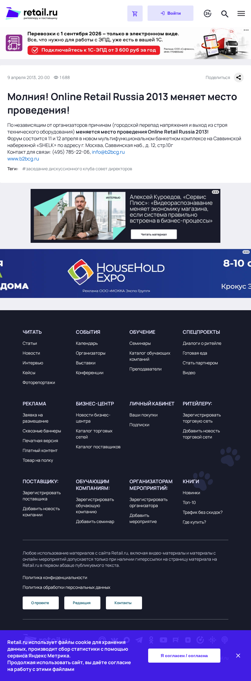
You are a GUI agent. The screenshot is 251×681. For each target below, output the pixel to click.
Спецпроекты (201, 332)
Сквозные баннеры (42, 431)
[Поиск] (225, 13)
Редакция (82, 602)
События (88, 332)
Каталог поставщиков (98, 447)
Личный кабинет (151, 403)
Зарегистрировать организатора (148, 502)
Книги (191, 481)
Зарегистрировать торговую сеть (202, 418)
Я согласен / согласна (184, 655)
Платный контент (40, 450)
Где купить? (194, 522)
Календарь (87, 343)
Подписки (139, 424)
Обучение (142, 332)
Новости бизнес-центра (93, 418)
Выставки (86, 363)
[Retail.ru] (51, 13)
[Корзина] (135, 13)
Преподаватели (145, 369)
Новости (31, 353)
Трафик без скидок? (203, 512)
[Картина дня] (207, 13)
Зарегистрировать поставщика (42, 496)
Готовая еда (195, 353)
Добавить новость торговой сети (201, 434)
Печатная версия (40, 440)
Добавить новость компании (41, 511)
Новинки (191, 492)
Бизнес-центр (95, 403)
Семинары (140, 343)
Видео (189, 372)
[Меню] (241, 13)
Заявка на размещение (35, 418)
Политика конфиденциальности (55, 577)
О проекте (40, 602)
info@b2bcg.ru (108, 152)
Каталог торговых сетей (94, 434)
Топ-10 (189, 502)
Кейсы (29, 372)
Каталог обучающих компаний (149, 356)
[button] (45, 332)
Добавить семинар (95, 521)
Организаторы (90, 353)
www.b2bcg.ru (23, 158)
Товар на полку (38, 460)
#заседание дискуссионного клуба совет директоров (77, 168)
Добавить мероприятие (143, 518)
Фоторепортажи (39, 382)
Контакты (123, 602)
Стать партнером (200, 363)
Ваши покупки (143, 415)
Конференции (89, 372)
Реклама (34, 403)
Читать (32, 332)
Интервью (33, 363)
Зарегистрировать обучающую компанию (95, 505)
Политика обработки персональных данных (66, 587)
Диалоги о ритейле (202, 343)
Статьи (30, 343)
